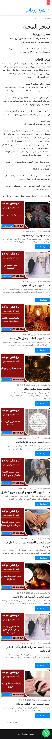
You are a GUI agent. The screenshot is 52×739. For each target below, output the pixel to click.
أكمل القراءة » (42, 247)
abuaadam (44, 231)
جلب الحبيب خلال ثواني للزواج (33, 703)
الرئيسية (45, 18)
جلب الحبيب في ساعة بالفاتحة (33, 442)
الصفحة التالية (12, 722)
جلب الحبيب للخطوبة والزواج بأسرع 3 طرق (25, 492)
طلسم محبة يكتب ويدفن (36, 388)
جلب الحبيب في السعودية (35, 285)
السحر (11, 38)
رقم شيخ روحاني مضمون (36, 235)
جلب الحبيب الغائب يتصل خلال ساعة (29, 338)
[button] (46, 733)
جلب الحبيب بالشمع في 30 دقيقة (31, 596)
